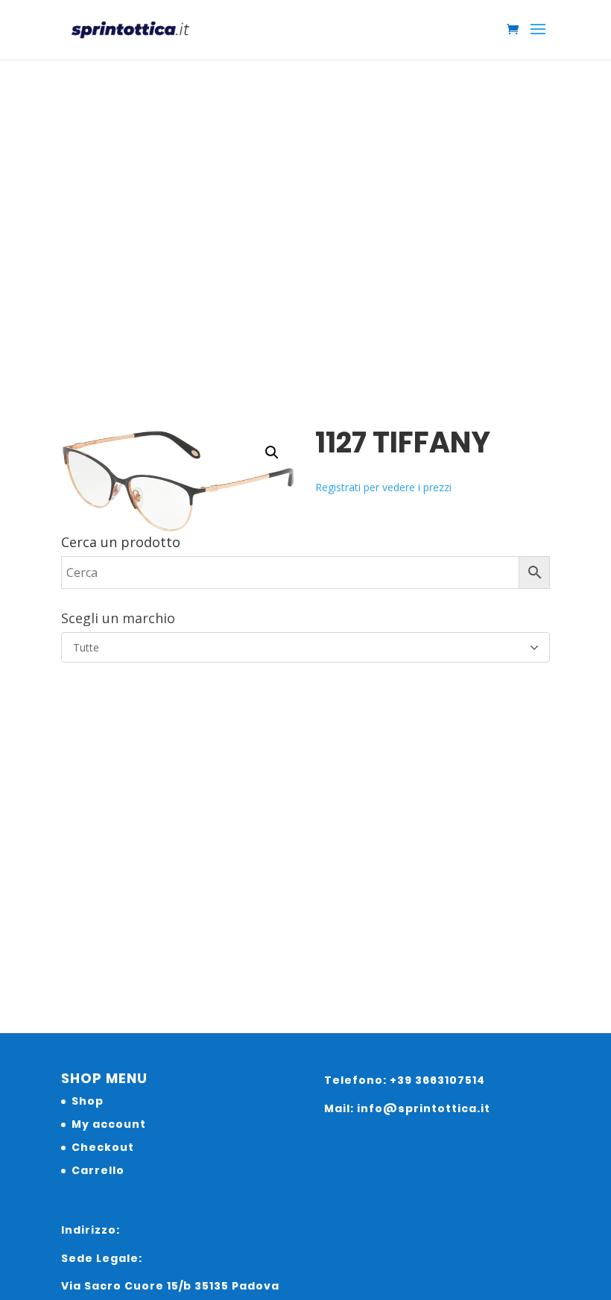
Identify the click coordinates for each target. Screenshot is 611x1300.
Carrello (98, 1170)
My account (109, 1124)
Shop (88, 1101)
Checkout (103, 1147)
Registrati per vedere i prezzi (383, 487)
